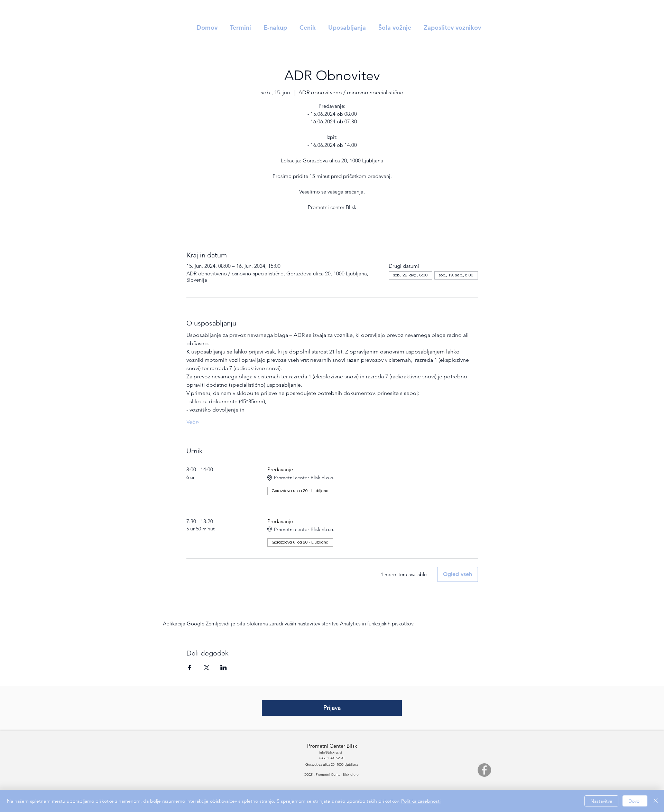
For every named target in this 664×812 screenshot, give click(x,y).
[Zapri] (656, 800)
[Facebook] (484, 770)
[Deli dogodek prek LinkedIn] (223, 667)
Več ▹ (192, 421)
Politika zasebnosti (421, 801)
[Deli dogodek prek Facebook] (189, 667)
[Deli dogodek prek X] (206, 667)
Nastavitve (601, 801)
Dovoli (635, 801)
